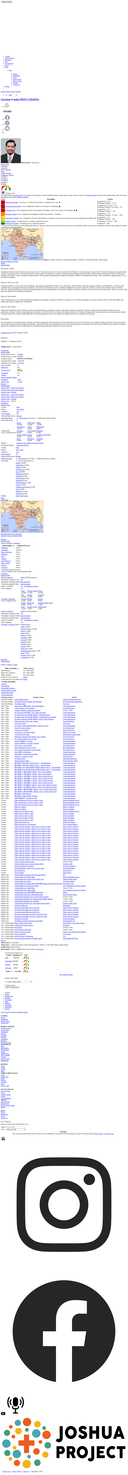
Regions (3, 1037)
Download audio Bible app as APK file (26, 908)
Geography (4, 403)
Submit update (5, 265)
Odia (22, 595)
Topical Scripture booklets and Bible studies (28, 938)
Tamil (23, 591)
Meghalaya (30, 439)
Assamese (41, 595)
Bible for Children (20, 807)
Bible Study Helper (69, 822)
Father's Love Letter (69, 732)
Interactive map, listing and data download (29, 443)
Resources (8, 60)
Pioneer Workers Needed (9, 377)
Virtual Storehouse (7, 695)
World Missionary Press (70, 938)
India (18, 407)
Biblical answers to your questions (25, 824)
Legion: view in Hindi (21, 730)
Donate (7, 86)
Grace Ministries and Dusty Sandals (74, 886)
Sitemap (15, 83)
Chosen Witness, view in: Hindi (24, 708)
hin (22, 580)
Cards (2, 1066)
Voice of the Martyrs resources (24, 866)
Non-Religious (5, 561)
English (23, 603)
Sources (3, 940)
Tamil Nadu (31, 423)
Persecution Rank (6, 418)
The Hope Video (19, 759)
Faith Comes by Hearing (70, 826)
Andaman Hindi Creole (45, 603)
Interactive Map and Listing (9, 261)
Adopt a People (6, 1095)
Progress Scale (17, 195)
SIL (64, 875)
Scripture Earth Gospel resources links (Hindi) (29, 864)
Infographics (5, 1048)
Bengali (29, 595)
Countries (4, 1035)
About (7, 65)
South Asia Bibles (68, 813)
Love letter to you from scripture (24, 732)
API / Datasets (5, 1055)
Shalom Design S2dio (70, 879)
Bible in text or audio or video (23, 811)
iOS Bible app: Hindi (21, 919)
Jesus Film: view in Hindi (22, 728)
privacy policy (98, 1134)
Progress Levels (6, 1043)
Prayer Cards (5, 164)
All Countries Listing (66, 974)
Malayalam (30, 603)
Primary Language (7, 577)
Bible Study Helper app (21, 822)
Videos (3, 1052)
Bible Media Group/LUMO (71, 734)
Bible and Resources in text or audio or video (28, 800)
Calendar (3, 1082)
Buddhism (4, 548)
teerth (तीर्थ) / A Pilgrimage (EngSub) (26, 754)
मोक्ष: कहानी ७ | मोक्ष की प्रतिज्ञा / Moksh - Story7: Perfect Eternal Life (35, 789)
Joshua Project (5, 1102)
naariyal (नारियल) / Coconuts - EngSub (26, 743)
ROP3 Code (5, 382)
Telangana (39, 439)
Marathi (29, 599)
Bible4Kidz (66, 905)
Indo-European (25, 582)
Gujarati (40, 599)
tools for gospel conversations (23, 936)
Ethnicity (3, 384)
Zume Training (19, 873)
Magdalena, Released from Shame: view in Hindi (30, 737)
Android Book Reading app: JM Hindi (26, 901)
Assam (29, 427)
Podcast (3, 1080)
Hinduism (4, 554)
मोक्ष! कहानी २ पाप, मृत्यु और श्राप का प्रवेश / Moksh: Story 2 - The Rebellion (37, 767)
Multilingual (4, 1061)
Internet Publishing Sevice (71, 800)
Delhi (18, 439)
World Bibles (5, 686)
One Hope (66, 925)
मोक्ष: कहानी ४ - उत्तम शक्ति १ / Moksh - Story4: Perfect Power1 (33, 776)
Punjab (19, 423)
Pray (6, 62)
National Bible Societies (8, 690)
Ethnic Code (5, 401)
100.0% (10, 175)
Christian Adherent (22, 197)
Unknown (4, 182)
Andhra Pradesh (22, 435)
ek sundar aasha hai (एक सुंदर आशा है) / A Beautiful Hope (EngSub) (35, 717)
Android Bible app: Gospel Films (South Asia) (29, 879)
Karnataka (20, 431)
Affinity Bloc (5, 388)
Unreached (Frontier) (11, 202)
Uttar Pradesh (31, 431)
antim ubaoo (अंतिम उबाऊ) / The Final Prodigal (29, 706)
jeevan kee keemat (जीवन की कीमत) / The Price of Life (31, 726)
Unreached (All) (10, 210)
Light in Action (67, 756)
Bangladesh (8, 961)
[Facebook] (64, 1393)
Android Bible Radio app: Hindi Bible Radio (28, 894)
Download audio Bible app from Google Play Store (30, 914)
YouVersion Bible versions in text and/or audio (29, 868)
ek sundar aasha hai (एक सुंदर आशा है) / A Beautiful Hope (32, 715)
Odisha (38, 423)
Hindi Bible (18, 927)
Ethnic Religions (6, 552)
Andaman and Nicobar (43, 435)
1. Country (8, 982)
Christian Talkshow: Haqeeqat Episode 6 (27, 710)
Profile (3, 263)
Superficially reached (11, 218)
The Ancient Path (20, 934)
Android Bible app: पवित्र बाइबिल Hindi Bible (28, 892)
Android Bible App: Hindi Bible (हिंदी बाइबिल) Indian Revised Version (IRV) (38, 884)
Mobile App (4, 1077)
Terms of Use (17, 79)
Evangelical (4, 197)
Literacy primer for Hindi (22, 932)
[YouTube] (3, 1415)
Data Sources (5, 1104)
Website (18, 416)
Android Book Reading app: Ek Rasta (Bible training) (31, 897)
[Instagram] (64, 1267)
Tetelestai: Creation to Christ (23, 756)
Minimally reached (11, 214)
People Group (5, 392)
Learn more (39, 949)
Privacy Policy (17, 81)
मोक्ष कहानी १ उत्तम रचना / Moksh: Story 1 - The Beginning (32, 763)
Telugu (40, 591)
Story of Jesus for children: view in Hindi (27, 750)
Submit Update (23, 1012)
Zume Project (67, 870)
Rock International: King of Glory (25, 748)
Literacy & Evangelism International (74, 932)
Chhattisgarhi (42, 607)
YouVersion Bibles (69, 868)
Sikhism (3, 565)
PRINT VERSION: (29, 99)
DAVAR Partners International (72, 702)
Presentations (5, 1050)
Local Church (5, 1059)
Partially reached (10, 221)
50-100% (4, 179)
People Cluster (5, 390)
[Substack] (3, 1141)
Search (7, 56)
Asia (17, 411)
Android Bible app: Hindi (22, 881)
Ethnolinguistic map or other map (11, 534)
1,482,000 (4, 168)
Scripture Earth (67, 864)
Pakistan (7, 964)
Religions (4, 1041)
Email (2, 1078)
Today (3, 1075)
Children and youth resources (23, 925)
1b (2, 206)
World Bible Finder (7, 693)
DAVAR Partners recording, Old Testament (28, 702)
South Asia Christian (17, 390)
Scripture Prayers (6, 333)
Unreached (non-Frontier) (13, 206)
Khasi (23, 607)
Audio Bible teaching (21, 699)
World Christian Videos (21, 761)
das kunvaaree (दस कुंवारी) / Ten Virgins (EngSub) (30, 712)
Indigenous (4, 367)
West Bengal (21, 427)
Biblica (65, 892)
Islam (2, 556)
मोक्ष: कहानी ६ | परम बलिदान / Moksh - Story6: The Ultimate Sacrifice (35, 785)
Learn (2, 1093)
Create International (69, 706)
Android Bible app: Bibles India (24, 877)
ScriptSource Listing (31, 586)
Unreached (4, 373)
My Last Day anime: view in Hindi (25, 739)
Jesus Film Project (68, 708)
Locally (3, 1096)
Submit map (4, 500)
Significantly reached (11, 223)
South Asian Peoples (17, 388)
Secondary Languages (8, 599)
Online (25, 677)
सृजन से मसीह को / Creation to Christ (25, 798)
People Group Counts (7, 1105)
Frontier (3, 375)
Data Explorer (5, 1021)
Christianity (4, 175)
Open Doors (23, 418)
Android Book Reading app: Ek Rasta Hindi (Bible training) (33, 899)
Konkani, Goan (32, 607)
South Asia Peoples (22, 445)
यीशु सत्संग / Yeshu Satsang (22, 794)
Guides (3, 1068)
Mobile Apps (5, 1053)
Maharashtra (40, 427)
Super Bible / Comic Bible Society (74, 923)
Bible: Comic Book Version (23, 923)
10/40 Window (5, 414)
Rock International (69, 748)
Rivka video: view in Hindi (23, 745)
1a (2, 202)
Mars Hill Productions (70, 759)
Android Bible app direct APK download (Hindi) (30, 875)
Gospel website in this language (24, 862)
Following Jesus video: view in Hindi (26, 721)
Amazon (3, 684)
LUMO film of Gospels (21, 734)
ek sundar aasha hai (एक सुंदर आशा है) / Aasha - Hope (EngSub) (34, 719)
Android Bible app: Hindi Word (24, 888)
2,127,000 (20, 363)
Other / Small (5, 563)
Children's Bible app (20, 905)
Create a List (5, 1030)
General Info (5, 350)
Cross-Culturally (6, 1098)
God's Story (66, 723)
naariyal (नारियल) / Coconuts (23, 741)
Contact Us (16, 85)
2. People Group (10, 985)
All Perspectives (6, 1028)
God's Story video (20, 723)
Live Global (66, 934)
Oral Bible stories (20, 704)
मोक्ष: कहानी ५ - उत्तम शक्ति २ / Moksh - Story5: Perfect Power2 (33, 780)
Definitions (16, 76)
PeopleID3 (4, 380)
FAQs (15, 77)
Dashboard (4, 1019)
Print (2, 1084)
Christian (20, 354)
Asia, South (20, 409)
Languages (4, 573)
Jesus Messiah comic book (22, 930)
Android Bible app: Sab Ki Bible (24, 890)
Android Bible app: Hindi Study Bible (26, 886)
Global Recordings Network (72, 699)
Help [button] (6, 67)
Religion (3, 539)
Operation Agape (68, 884)
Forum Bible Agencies (8, 688)
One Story (66, 704)
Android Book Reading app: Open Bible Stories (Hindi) (32, 903)
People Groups (9, 58)
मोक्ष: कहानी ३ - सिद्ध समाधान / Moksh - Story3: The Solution (32, 772)
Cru (64, 936)
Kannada (24, 599)
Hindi (2, 171)
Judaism (3, 559)
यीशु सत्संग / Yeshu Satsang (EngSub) (26, 796)
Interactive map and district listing (11, 536)
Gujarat (29, 435)
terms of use (110, 1134)
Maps (2, 498)
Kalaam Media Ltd (69, 921)
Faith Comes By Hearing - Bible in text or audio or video (32, 826)
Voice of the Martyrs (69, 866)
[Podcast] (16, 1415)
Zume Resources (19, 870)
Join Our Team (5, 1091)
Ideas (2, 1071)
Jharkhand (39, 431)
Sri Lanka (8, 968)
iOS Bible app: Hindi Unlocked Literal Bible (28, 921)
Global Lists (4, 1023)
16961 (19, 380)
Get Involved (9, 63)
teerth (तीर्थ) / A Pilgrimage (22, 752)
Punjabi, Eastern (32, 591)
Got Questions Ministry (70, 824)
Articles (3, 1057)
